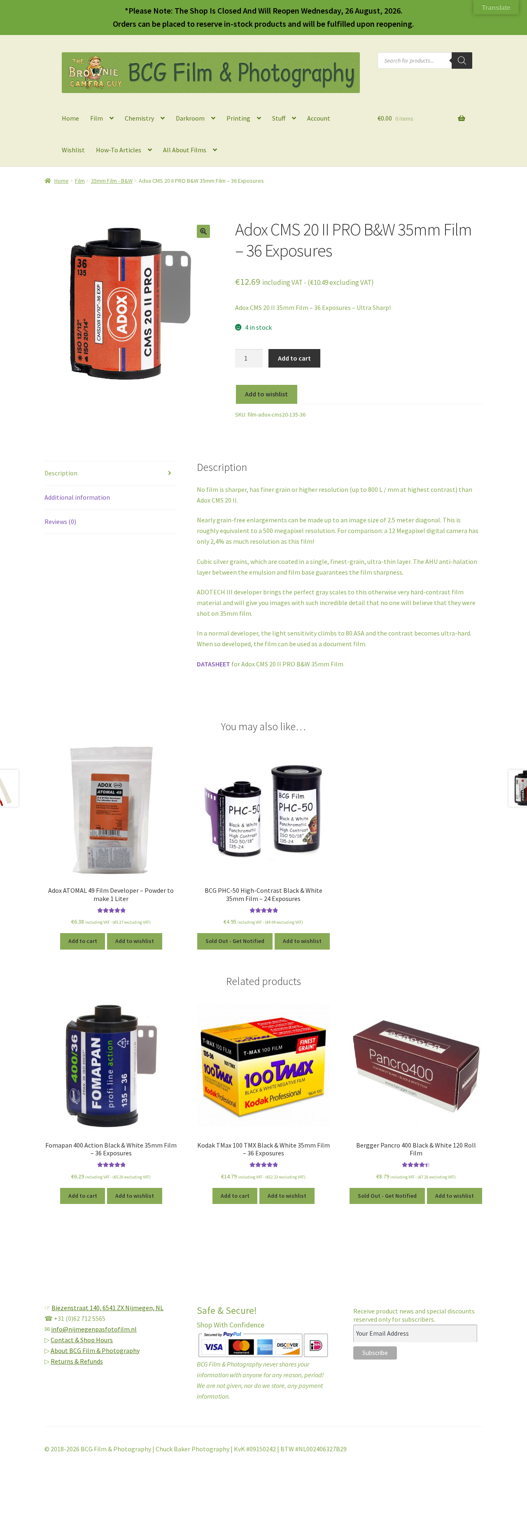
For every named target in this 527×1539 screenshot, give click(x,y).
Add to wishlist (266, 394)
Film (96, 118)
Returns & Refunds (77, 1361)
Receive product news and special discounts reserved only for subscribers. (414, 1315)
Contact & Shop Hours (82, 1340)
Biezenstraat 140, (77, 1308)
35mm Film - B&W (112, 180)
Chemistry (139, 118)
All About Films (184, 150)
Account (318, 118)
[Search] (462, 60)
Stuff (278, 118)
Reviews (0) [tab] (60, 521)
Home (70, 118)
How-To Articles (118, 150)
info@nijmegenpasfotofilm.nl (94, 1329)
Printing (238, 118)
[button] (203, 231)
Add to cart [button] (82, 941)
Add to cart (294, 358)
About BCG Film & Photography (95, 1350)
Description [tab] (60, 473)
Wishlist (73, 150)
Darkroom (190, 118)
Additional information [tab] (77, 497)
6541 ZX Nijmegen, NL (133, 1308)
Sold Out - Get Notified (234, 941)
